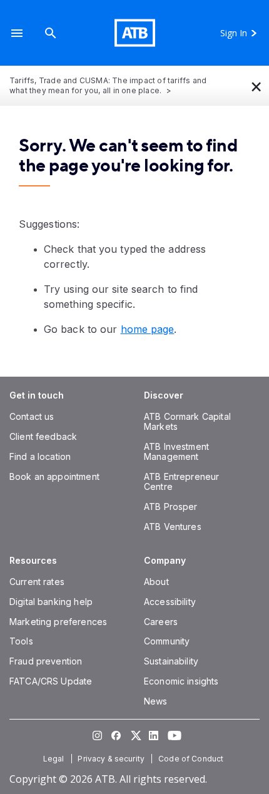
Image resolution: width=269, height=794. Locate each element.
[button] (17, 33)
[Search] (51, 33)
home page (148, 329)
